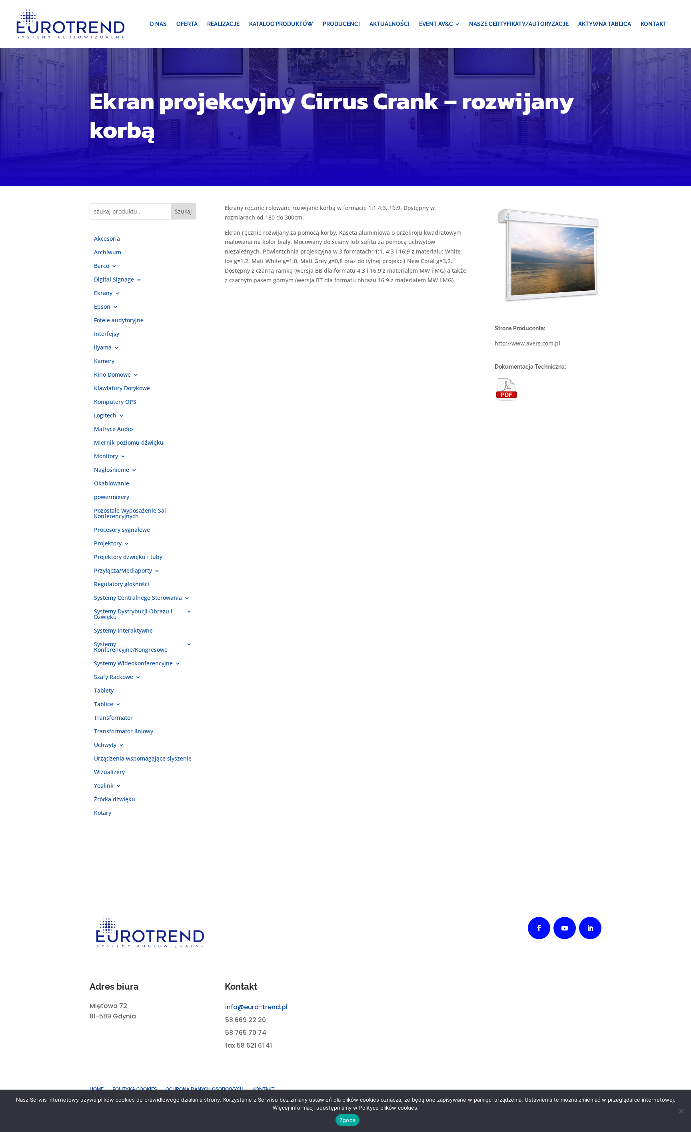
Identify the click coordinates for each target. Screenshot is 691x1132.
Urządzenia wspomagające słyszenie (143, 759)
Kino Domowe (112, 375)
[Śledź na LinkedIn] (590, 928)
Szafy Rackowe (113, 677)
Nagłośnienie (111, 470)
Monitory (106, 456)
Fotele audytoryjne (119, 320)
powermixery (111, 497)
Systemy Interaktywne (123, 631)
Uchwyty (105, 745)
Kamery (104, 361)
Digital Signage (114, 280)
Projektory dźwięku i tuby (128, 557)
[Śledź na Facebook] (539, 928)
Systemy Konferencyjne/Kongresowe (131, 647)
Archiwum (107, 253)
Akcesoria (107, 239)
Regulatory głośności (121, 584)
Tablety (104, 691)
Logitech (105, 416)
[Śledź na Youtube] (564, 928)
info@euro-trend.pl (256, 1007)
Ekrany (103, 293)
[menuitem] (158, 24)
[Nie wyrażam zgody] (681, 1111)
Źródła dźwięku (114, 800)
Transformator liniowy (123, 732)
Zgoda (347, 1120)
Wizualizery (109, 772)
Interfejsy (106, 334)
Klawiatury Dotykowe (122, 388)
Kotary (102, 813)
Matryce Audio (113, 429)
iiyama (103, 348)
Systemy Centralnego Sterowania (138, 598)
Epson (102, 307)
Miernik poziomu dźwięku (129, 443)
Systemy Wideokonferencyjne (133, 664)
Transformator (113, 718)
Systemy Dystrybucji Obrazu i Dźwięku (133, 615)
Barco (101, 266)
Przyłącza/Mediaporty (123, 571)
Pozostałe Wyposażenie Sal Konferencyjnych (130, 514)
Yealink (104, 786)
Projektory (108, 544)
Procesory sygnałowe (122, 530)
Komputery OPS (115, 402)
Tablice (103, 704)
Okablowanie (111, 484)
